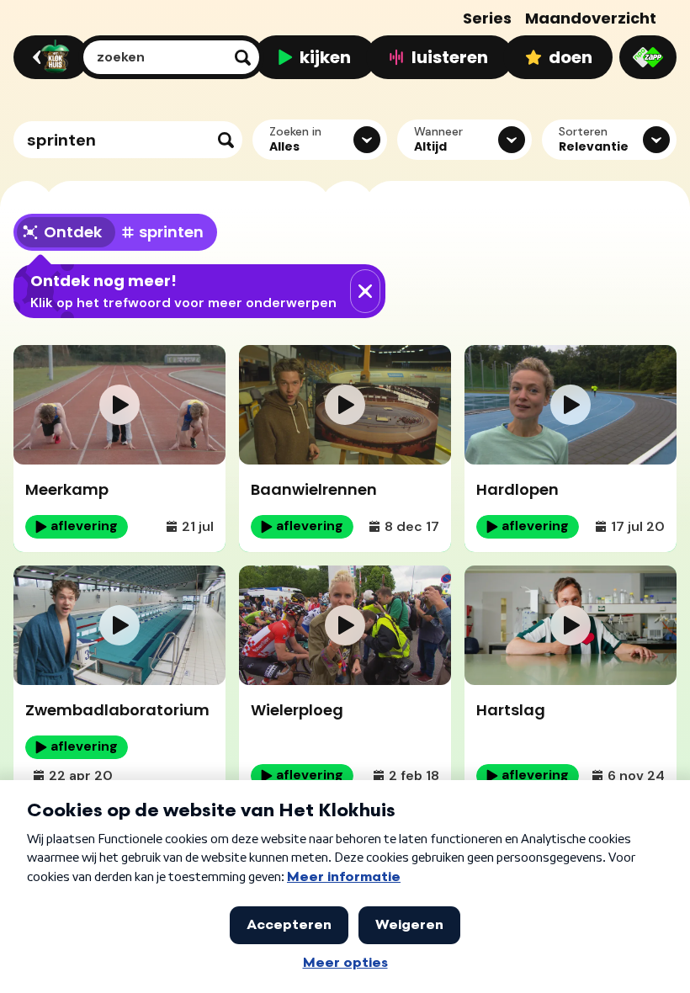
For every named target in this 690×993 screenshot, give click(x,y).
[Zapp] (648, 57)
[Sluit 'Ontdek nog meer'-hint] (365, 291)
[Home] (48, 57)
